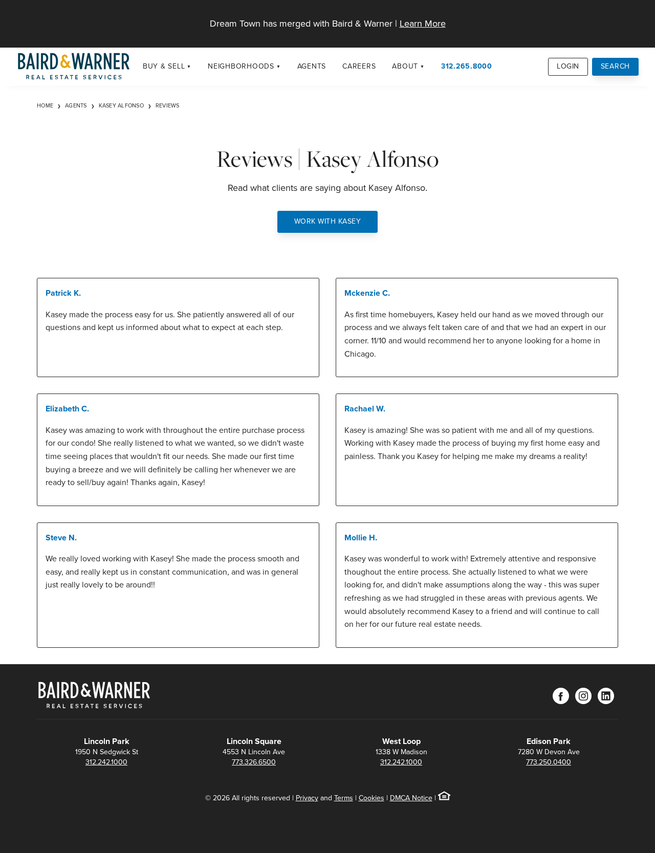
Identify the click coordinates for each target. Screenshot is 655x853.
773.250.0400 (548, 762)
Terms (343, 798)
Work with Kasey (327, 221)
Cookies (371, 798)
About (405, 66)
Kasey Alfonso (121, 105)
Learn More (423, 23)
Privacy (307, 798)
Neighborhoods (241, 66)
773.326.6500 (254, 762)
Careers (359, 66)
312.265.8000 (466, 66)
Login (568, 66)
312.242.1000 (106, 762)
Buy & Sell (164, 66)
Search (615, 66)
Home (45, 105)
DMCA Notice (411, 798)
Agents (311, 66)
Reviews (168, 105)
